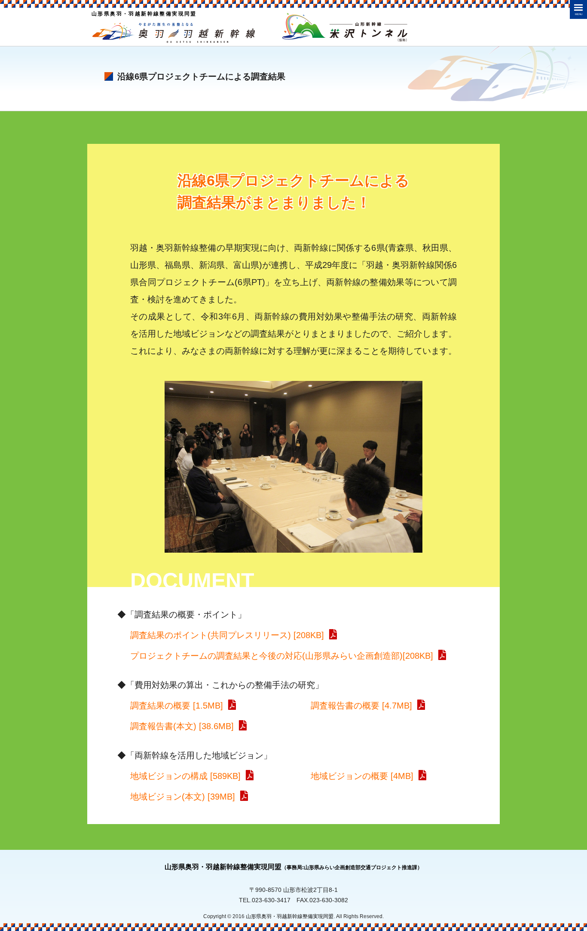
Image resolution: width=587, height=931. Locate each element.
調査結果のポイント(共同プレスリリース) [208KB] (227, 635)
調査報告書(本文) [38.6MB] (182, 726)
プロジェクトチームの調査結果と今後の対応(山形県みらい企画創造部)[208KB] (281, 655)
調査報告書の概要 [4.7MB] (361, 705)
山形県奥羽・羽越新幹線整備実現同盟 (293, 866)
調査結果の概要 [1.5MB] (176, 705)
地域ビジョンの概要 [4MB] (362, 776)
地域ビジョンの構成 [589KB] (185, 776)
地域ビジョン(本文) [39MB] (182, 796)
